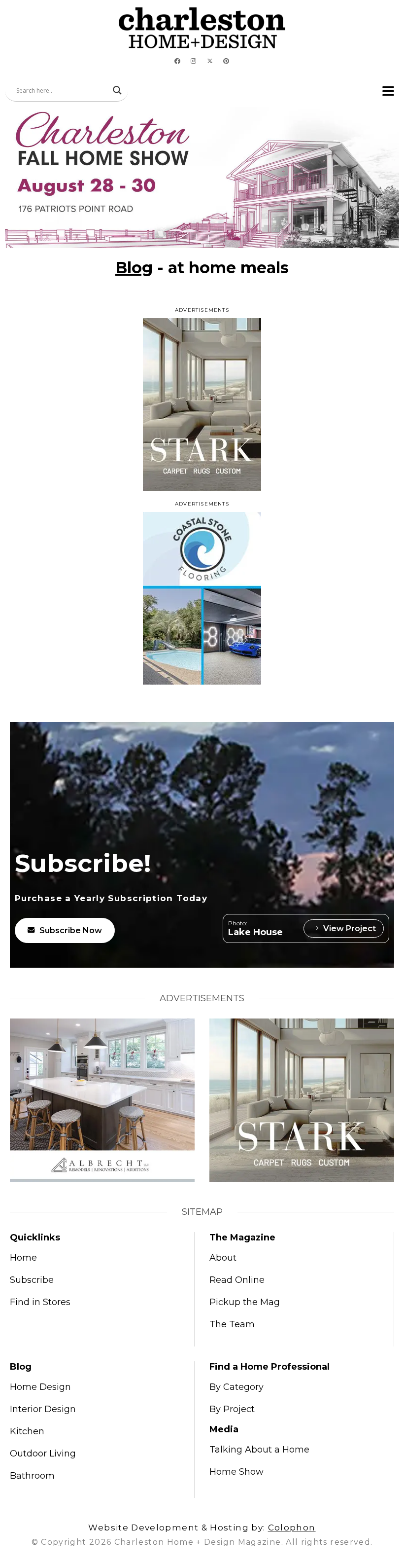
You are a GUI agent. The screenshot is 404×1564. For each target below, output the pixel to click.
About (222, 1257)
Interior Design (43, 1409)
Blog (134, 267)
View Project (349, 928)
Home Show (236, 1471)
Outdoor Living (43, 1453)
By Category (236, 1387)
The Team (232, 1324)
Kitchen (27, 1431)
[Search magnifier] (117, 90)
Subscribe (32, 1279)
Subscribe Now (70, 930)
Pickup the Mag (244, 1302)
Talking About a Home (259, 1449)
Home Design (40, 1387)
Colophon (292, 1527)
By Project (232, 1409)
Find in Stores (40, 1302)
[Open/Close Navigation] (388, 90)
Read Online (237, 1279)
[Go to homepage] (202, 27)
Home (23, 1257)
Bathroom (32, 1475)
